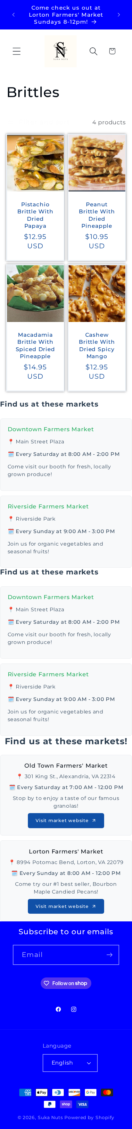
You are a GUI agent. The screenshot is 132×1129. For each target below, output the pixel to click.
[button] (16, 51)
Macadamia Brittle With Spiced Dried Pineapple (35, 345)
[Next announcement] (119, 15)
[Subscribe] (109, 955)
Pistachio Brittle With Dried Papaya (35, 215)
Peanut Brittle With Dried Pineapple (97, 215)
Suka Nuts (50, 1117)
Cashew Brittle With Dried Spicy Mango (97, 345)
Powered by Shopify (89, 1117)
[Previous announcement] (13, 15)
